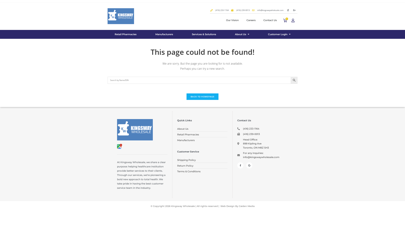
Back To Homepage (202, 96)
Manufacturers (164, 34)
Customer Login (277, 34)
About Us (240, 34)
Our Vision (232, 20)
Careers (251, 20)
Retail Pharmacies (126, 34)
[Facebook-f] (288, 10)
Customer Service (188, 151)
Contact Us (270, 20)
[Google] (249, 165)
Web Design (227, 206)
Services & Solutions (204, 34)
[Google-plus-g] (294, 10)
